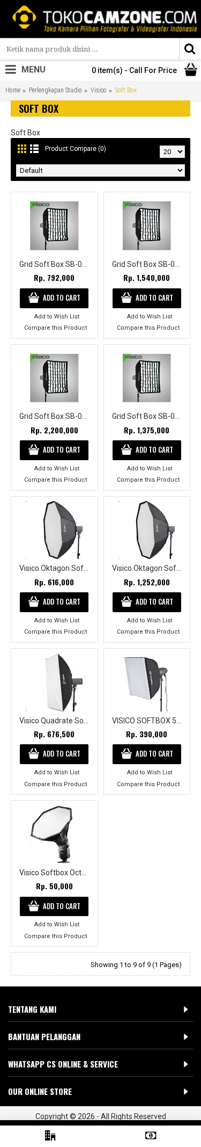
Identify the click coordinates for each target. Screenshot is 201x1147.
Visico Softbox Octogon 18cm (56, 872)
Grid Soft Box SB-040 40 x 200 (149, 264)
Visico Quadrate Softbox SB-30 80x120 (56, 720)
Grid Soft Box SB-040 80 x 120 (149, 416)
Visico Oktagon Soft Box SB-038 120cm (56, 568)
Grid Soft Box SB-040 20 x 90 (56, 264)
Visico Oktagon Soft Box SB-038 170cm (149, 568)
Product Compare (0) (75, 149)
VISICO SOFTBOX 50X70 (149, 720)
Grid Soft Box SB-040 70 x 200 (56, 416)
